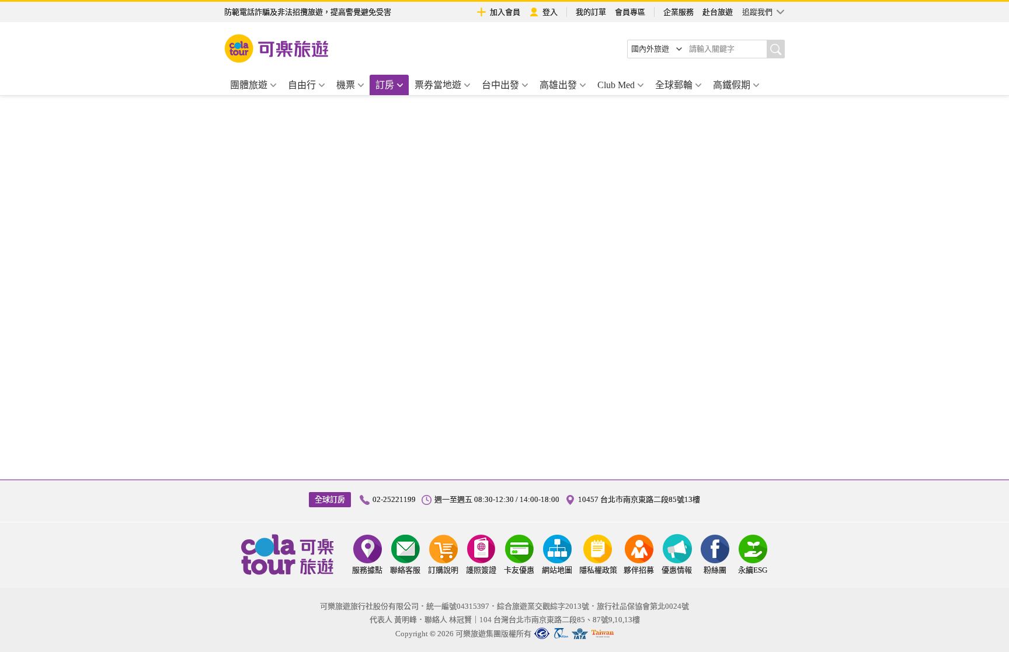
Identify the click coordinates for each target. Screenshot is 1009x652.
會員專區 (630, 12)
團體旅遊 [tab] (248, 85)
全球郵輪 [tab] (674, 85)
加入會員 (505, 12)
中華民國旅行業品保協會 (561, 633)
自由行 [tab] (302, 85)
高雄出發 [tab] (558, 85)
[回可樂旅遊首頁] (276, 48)
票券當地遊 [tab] (438, 85)
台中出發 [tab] (500, 85)
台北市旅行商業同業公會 (542, 633)
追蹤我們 (757, 12)
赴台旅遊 (717, 12)
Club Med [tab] (616, 85)
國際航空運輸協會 (580, 633)
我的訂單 (591, 12)
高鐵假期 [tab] (731, 85)
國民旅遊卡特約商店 (603, 633)
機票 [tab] (345, 85)
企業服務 (678, 12)
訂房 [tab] (384, 85)
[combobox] (657, 49)
